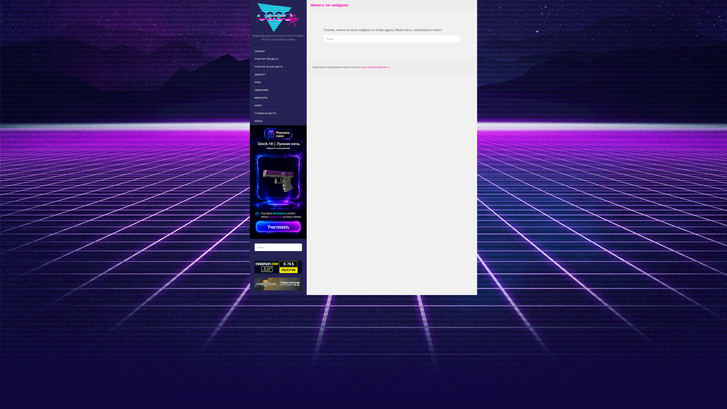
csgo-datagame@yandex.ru (375, 67)
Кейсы (258, 121)
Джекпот (260, 74)
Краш (258, 82)
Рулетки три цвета (266, 59)
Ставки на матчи (265, 113)
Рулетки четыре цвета (269, 67)
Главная (260, 51)
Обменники (261, 90)
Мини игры (261, 98)
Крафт (258, 105)
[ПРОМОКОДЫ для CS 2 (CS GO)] (278, 17)
